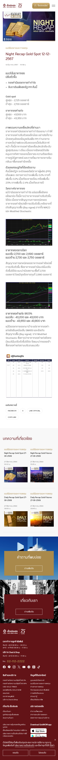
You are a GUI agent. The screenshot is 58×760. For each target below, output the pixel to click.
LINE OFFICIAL (34, 411)
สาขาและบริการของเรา (38, 714)
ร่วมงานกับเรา (8, 718)
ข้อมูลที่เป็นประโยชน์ (38, 675)
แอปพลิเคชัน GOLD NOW (12, 690)
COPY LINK (12, 417)
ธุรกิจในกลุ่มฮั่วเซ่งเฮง (11, 714)
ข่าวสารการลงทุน (37, 687)
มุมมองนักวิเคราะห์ (37, 680)
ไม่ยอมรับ (42, 753)
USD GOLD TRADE (10, 687)
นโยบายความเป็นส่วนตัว (24, 746)
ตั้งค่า (52, 746)
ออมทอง (6, 693)
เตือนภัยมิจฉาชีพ (36, 699)
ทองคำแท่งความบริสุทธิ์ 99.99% (15, 683)
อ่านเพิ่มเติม (29, 568)
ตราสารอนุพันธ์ (8, 696)
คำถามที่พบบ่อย (36, 711)
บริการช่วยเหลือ (37, 706)
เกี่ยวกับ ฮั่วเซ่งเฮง (10, 706)
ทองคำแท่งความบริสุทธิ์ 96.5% (14, 680)
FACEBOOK (12, 411)
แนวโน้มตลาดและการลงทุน (40, 683)
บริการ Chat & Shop (10, 699)
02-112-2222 (16, 661)
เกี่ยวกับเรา (7, 711)
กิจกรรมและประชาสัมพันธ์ (39, 690)
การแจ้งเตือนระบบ (37, 693)
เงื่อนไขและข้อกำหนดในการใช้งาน (15, 730)
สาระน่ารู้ (33, 696)
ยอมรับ (16, 753)
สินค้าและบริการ (9, 675)
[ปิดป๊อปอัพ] (55, 740)
